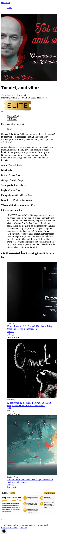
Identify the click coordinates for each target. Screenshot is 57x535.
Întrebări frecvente (9, 527)
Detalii (10, 129)
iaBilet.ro (5, 2)
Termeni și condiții (9, 525)
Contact (23, 527)
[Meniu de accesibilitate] (4, 531)
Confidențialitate (27, 525)
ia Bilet (10, 331)
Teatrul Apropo (8, 95)
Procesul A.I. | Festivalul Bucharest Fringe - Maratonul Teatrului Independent (30, 327)
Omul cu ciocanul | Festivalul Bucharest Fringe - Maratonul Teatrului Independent (29, 404)
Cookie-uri (42, 525)
